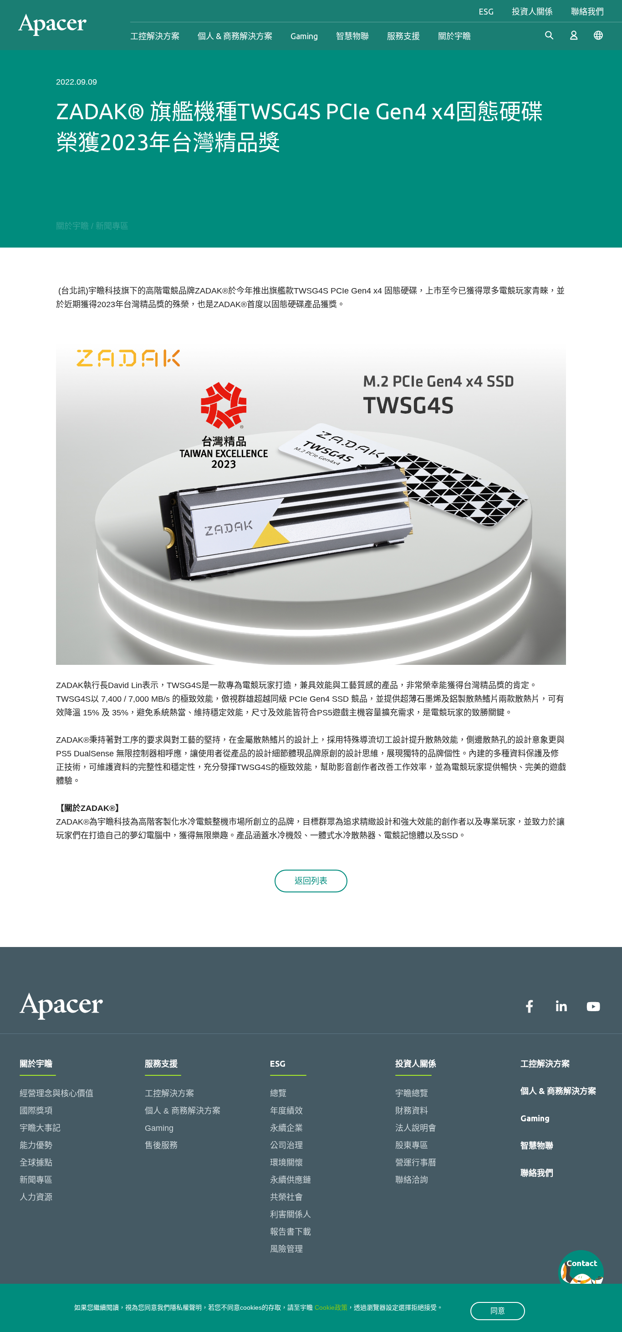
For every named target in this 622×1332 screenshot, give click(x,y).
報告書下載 (290, 1231)
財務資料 (411, 1110)
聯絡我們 (587, 11)
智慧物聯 (352, 36)
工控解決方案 (154, 36)
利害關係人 (290, 1214)
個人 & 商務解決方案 (235, 36)
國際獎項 (36, 1110)
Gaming (304, 36)
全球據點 (36, 1162)
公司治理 (286, 1145)
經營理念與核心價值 (56, 1093)
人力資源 (36, 1197)
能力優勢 (36, 1145)
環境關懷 (286, 1162)
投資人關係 (532, 11)
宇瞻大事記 (40, 1128)
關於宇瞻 (454, 36)
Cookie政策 (331, 1307)
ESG (486, 11)
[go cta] (581, 1273)
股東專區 (411, 1145)
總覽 (278, 1093)
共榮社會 (286, 1197)
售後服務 (161, 1145)
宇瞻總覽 (411, 1093)
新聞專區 (112, 226)
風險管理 (286, 1249)
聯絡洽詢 (411, 1180)
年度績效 (286, 1110)
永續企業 (286, 1128)
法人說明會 (415, 1128)
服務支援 (403, 36)
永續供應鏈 (290, 1180)
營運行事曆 (415, 1162)
